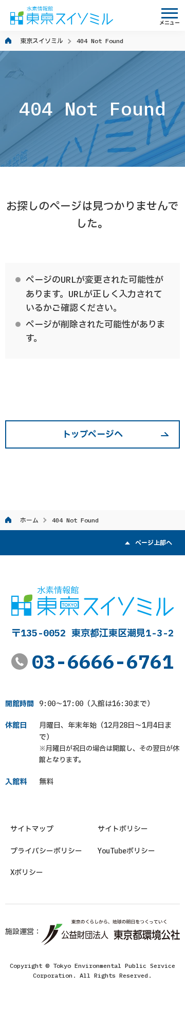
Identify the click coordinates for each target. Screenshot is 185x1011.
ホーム (29, 520)
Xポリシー (26, 872)
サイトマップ (31, 828)
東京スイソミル (41, 41)
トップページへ (92, 434)
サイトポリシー (123, 828)
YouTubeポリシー (126, 851)
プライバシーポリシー (46, 851)
